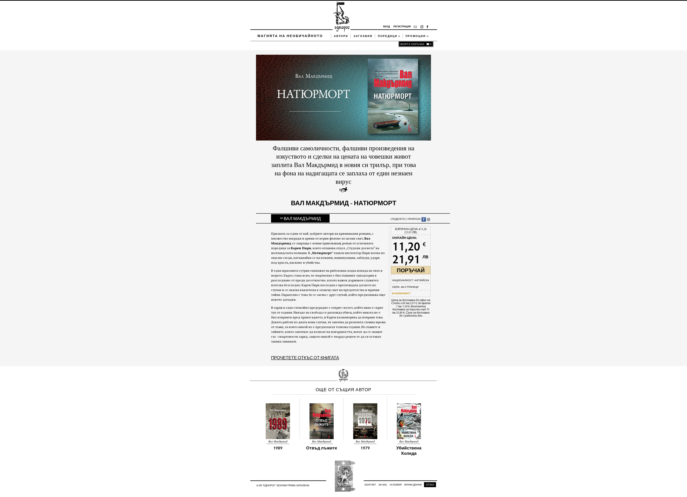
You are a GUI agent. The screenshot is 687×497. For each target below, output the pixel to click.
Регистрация (402, 26)
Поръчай (411, 270)
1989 (277, 448)
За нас (382, 484)
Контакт (370, 484)
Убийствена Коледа (408, 450)
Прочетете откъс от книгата (305, 357)
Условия (395, 484)
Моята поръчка (416, 44)
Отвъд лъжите (321, 448)
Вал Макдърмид (300, 218)
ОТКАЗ (430, 484)
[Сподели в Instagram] (428, 219)
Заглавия (363, 36)
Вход (386, 26)
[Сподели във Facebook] (424, 219)
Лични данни (413, 484)
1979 (365, 448)
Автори (341, 36)
